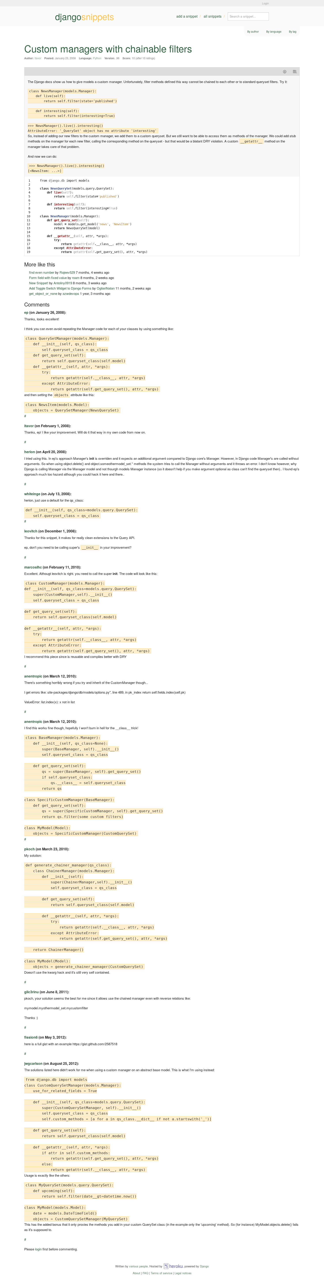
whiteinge (32, 493)
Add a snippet (186, 16)
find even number (41, 272)
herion (29, 451)
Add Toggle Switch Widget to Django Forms (60, 288)
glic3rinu (31, 991)
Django (204, 1266)
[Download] (284, 71)
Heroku (173, 1266)
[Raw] (295, 71)
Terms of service (161, 1273)
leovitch (30, 531)
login (38, 1249)
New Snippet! (38, 283)
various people (138, 1266)
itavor (38, 58)
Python (97, 58)
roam (76, 277)
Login (265, 3)
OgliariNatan (106, 288)
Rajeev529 (67, 272)
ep (26, 312)
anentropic (33, 676)
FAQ (145, 1273)
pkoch (29, 848)
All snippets (213, 16)
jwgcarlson (33, 1063)
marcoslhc (33, 567)
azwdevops (71, 293)
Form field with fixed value (48, 277)
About (136, 1273)
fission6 (31, 1037)
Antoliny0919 (63, 283)
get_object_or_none (43, 293)
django (84, 16)
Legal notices (183, 1273)
